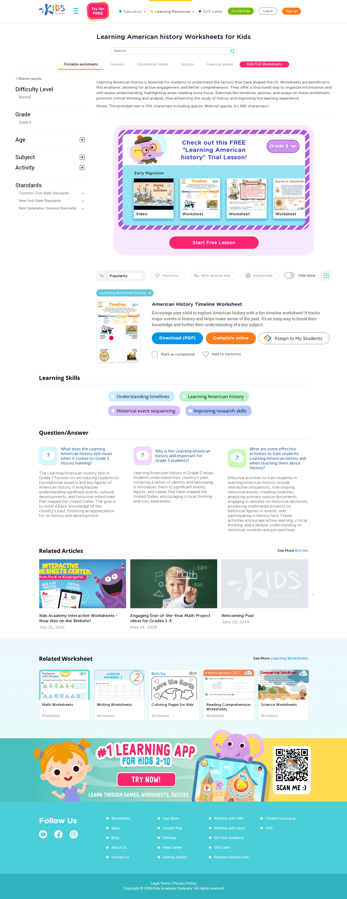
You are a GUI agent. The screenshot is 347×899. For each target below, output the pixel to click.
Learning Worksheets (289, 658)
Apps (115, 827)
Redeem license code (231, 857)
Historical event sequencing (146, 411)
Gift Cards (212, 11)
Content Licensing (280, 818)
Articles (301, 550)
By (102, 275)
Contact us (120, 857)
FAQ (269, 827)
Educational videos (152, 64)
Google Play (172, 827)
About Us (119, 847)
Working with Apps (229, 827)
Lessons (117, 64)
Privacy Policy (184, 883)
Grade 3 (25, 122)
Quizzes (187, 64)
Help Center (172, 847)
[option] (82, 594)
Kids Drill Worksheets (264, 64)
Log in (268, 11)
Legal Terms (160, 883)
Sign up (291, 11)
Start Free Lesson (214, 242)
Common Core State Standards (44, 193)
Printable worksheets (81, 64)
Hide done (306, 275)
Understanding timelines (143, 396)
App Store (171, 818)
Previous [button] (34, 594)
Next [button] (312, 594)
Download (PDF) (177, 338)
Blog (115, 837)
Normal (25, 97)
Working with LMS (228, 818)
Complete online (231, 338)
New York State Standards (40, 200)
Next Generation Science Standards (47, 208)
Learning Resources (172, 11)
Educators (132, 11)
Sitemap (169, 837)
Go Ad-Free (241, 11)
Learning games (220, 64)
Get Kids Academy (229, 837)
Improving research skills (220, 411)
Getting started (175, 857)
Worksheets (121, 818)
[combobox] (124, 276)
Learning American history (216, 396)
